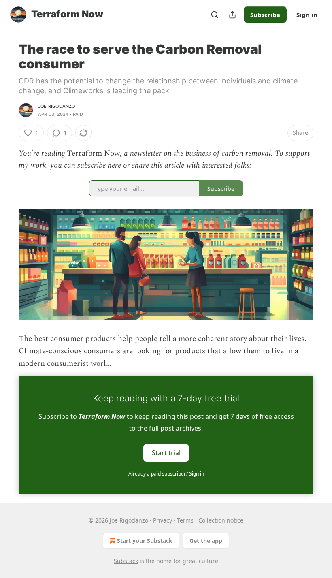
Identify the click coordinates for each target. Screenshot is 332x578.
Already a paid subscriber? (166, 473)
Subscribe (265, 15)
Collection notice (220, 520)
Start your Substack (144, 540)
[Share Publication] (232, 14)
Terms (185, 520)
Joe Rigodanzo (56, 106)
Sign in (306, 15)
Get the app (205, 540)
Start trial (166, 452)
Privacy (162, 520)
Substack (126, 561)
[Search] (214, 14)
